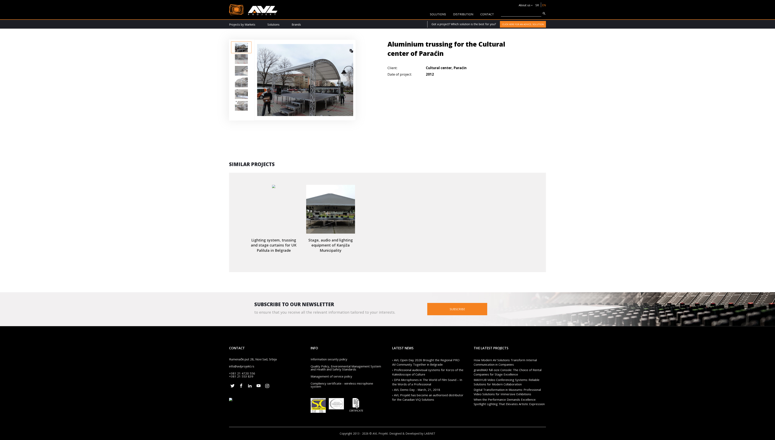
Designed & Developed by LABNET (412, 433)
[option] (241, 47)
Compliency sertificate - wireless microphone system (342, 384)
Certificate (356, 410)
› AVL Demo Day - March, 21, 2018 (416, 390)
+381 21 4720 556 (242, 373)
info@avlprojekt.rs (241, 366)
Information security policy (329, 359)
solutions (438, 14)
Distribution (463, 14)
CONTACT (487, 14)
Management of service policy (331, 376)
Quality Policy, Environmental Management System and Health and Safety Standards (346, 367)
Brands (296, 24)
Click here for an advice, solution (523, 24)
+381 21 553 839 (241, 376)
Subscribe (457, 309)
